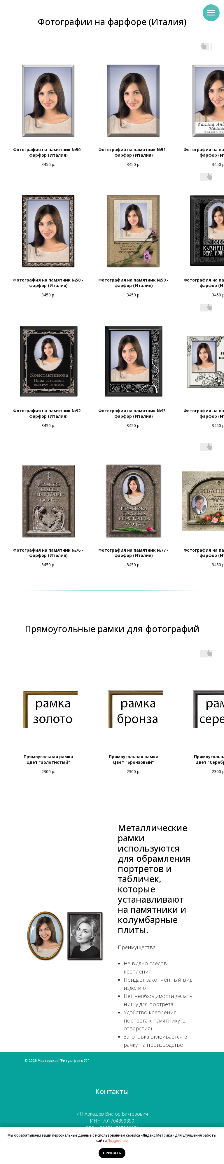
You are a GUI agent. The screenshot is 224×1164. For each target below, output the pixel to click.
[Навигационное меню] (211, 13)
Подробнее (118, 1140)
